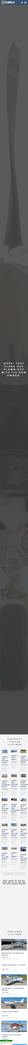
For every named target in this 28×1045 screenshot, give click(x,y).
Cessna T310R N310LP (14, 757)
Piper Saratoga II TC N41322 (13, 965)
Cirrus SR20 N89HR (10, 1011)
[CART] (22, 2)
